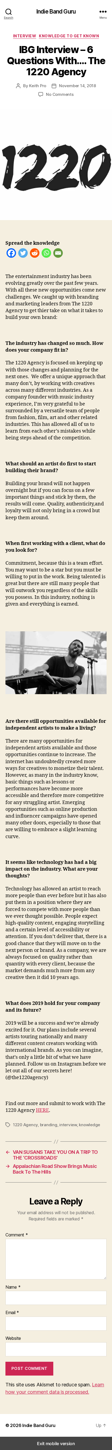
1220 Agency (25, 1124)
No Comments (59, 94)
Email (12, 1312)
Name (12, 1287)
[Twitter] (23, 254)
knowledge (89, 1124)
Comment (16, 1235)
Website (13, 1338)
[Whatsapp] (46, 254)
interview (68, 1124)
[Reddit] (34, 254)
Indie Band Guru (56, 11)
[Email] (58, 254)
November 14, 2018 (77, 85)
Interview (24, 36)
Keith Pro (37, 85)
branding (48, 1124)
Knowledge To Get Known (69, 36)
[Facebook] (11, 254)
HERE (42, 1110)
